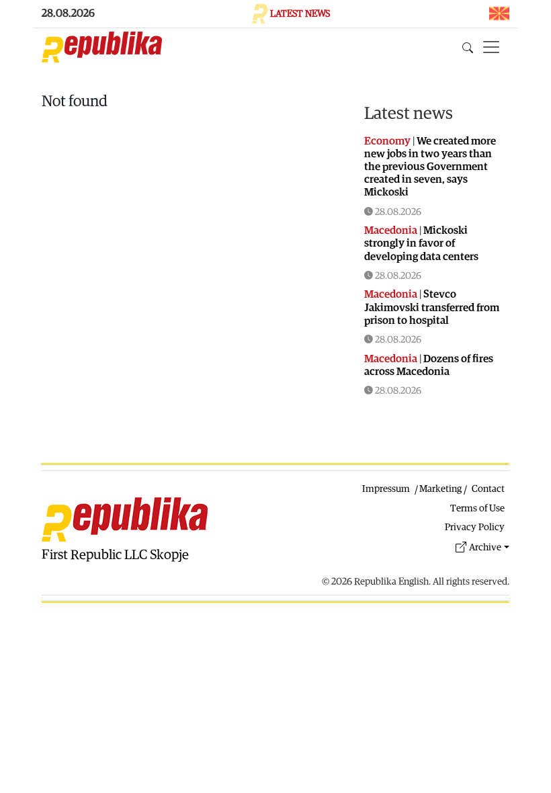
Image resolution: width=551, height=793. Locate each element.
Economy (387, 141)
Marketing (440, 489)
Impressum (386, 489)
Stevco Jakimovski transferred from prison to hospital (431, 307)
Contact (488, 489)
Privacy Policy (475, 527)
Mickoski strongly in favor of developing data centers (421, 243)
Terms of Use (477, 508)
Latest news (408, 113)
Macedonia (390, 230)
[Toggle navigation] (491, 47)
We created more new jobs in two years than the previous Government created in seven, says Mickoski (430, 167)
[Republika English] (102, 47)
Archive (485, 547)
